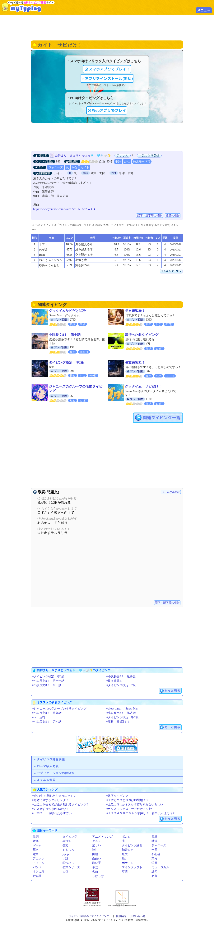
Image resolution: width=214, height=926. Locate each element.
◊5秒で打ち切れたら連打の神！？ (54, 795)
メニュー (203, 10)
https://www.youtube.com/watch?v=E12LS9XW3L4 (64, 209)
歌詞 (118, 161)
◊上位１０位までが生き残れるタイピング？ (60, 804)
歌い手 (96, 862)
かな (127, 161)
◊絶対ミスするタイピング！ (50, 800)
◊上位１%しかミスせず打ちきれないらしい (134, 804)
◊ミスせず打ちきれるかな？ (50, 808)
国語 (95, 854)
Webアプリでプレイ (109, 110)
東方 (154, 858)
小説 (65, 858)
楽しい (96, 845)
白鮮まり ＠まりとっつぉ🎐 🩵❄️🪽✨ (83, 155)
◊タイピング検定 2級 (121, 685)
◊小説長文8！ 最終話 (121, 676)
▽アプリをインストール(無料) (107, 78)
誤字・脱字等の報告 (149, 215)
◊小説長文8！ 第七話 (46, 721)
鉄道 (154, 841)
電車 (36, 854)
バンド (37, 867)
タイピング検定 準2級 (66, 362)
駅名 (36, 849)
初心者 (156, 854)
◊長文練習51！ (115, 680)
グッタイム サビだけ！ (143, 386)
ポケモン (128, 862)
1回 (124, 858)
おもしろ (68, 849)
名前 (95, 871)
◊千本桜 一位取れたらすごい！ (53, 813)
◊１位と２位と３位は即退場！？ (127, 800)
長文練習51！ (135, 362)
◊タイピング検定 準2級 (122, 717)
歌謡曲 (37, 876)
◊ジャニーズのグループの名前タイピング (59, 708)
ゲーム (37, 845)
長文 (65, 845)
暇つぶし (68, 862)
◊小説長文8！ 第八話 (121, 713)
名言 (154, 876)
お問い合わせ (137, 916)
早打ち (66, 841)
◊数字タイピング (117, 795)
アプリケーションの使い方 (55, 773)
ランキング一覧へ (171, 271)
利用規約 (121, 916)
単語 (95, 867)
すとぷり (39, 871)
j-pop (65, 854)
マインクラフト (132, 867)
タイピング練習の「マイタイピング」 (90, 916)
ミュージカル (160, 867)
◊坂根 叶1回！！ (118, 721)
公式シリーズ (71, 867)
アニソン (39, 858)
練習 (154, 871)
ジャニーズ (55, 167)
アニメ (96, 841)
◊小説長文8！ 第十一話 (48, 680)
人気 (65, 871)
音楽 (36, 841)
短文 (125, 854)
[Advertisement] (107, 27)
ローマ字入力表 (48, 766)
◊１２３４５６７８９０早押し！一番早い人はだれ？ (140, 813)
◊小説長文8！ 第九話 (46, 713)
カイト (84, 167)
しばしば (98, 876)
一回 (154, 849)
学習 (154, 862)
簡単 (154, 836)
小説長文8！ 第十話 (65, 334)
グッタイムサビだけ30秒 (67, 310)
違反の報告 (173, 215)
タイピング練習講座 (51, 759)
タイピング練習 (132, 845)
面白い (96, 858)
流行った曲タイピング (141, 334)
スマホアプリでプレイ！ (109, 69)
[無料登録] (107, 744)
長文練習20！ (135, 310)
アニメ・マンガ (102, 836)
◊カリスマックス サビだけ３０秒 (129, 808)
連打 (95, 849)
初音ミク (128, 849)
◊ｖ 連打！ (40, 717)
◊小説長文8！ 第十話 (46, 685)
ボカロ (126, 836)
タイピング (69, 836)
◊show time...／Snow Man (122, 708)
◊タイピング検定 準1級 (48, 676)
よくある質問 (46, 780)
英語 (125, 871)
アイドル (39, 862)
